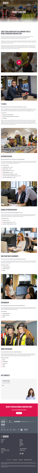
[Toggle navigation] (36, 3)
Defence (21, 439)
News (2, 442)
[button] (19, 413)
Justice (21, 442)
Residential (21, 444)
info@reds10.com (22, 450)
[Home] (4, 3)
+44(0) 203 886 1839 (23, 448)
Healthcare (21, 443)
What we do (3, 439)
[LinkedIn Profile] (19, 385)
